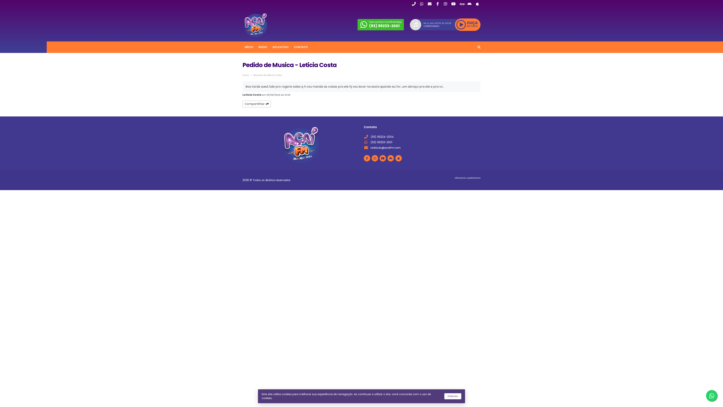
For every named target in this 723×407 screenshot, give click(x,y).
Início (249, 47)
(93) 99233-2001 (381, 142)
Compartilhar (255, 104)
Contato (301, 47)
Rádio (263, 47)
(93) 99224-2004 (382, 137)
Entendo (453, 396)
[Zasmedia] (471, 182)
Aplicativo (280, 47)
